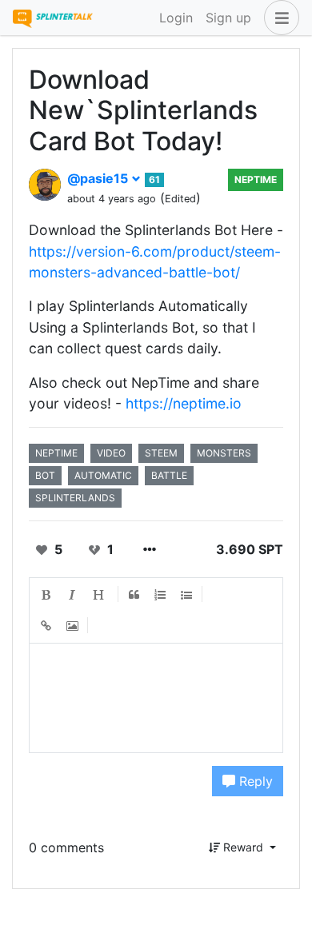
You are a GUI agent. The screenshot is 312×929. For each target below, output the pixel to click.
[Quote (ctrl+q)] (134, 595)
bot (45, 475)
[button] (278, 17)
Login (176, 18)
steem (161, 453)
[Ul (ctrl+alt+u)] (187, 595)
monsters (224, 453)
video (111, 453)
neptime (255, 179)
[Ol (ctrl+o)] (161, 595)
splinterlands (75, 498)
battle (169, 475)
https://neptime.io (184, 403)
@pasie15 (99, 178)
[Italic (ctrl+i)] (73, 595)
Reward (243, 847)
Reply (254, 781)
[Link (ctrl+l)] (46, 627)
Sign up (228, 18)
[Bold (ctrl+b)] (46, 595)
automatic (103, 475)
